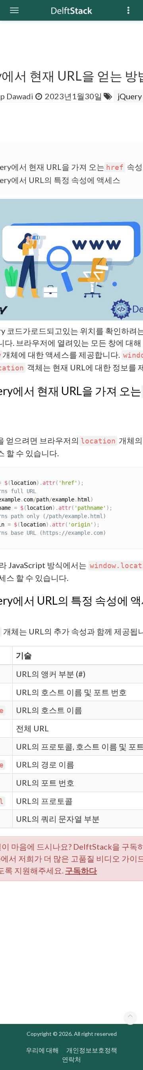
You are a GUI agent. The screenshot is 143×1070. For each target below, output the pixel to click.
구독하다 (81, 870)
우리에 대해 (42, 1050)
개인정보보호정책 (91, 1050)
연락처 (71, 1059)
